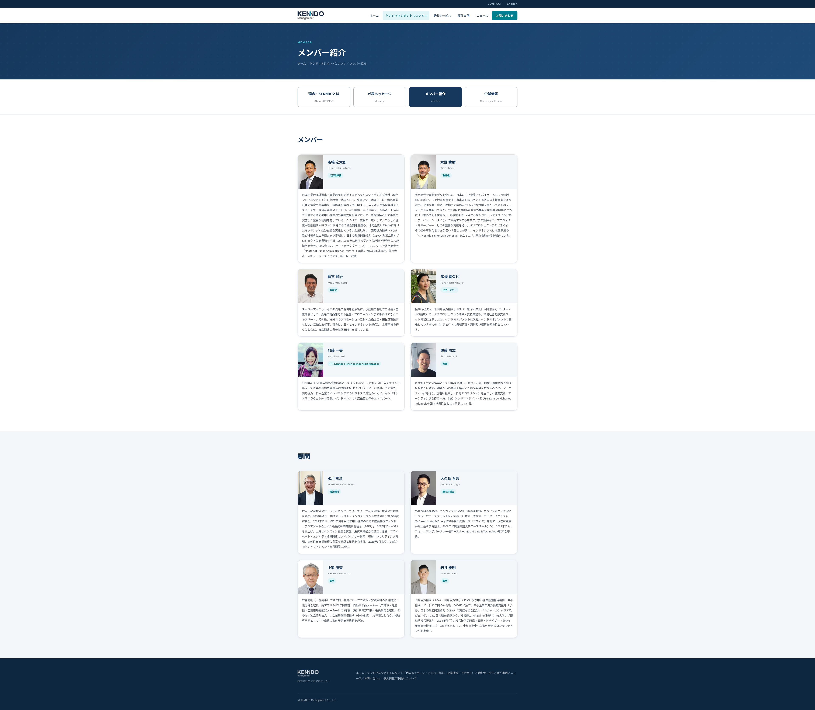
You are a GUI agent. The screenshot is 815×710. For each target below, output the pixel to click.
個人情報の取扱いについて (400, 678)
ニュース (482, 15)
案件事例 (464, 15)
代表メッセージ (415, 673)
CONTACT (495, 3)
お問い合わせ (505, 15)
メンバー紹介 (436, 673)
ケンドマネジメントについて (406, 15)
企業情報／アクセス (459, 673)
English (512, 3)
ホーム (374, 15)
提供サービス (442, 15)
